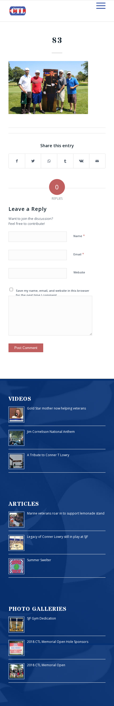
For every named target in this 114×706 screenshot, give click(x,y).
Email (78, 254)
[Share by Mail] (97, 161)
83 (57, 40)
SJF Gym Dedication (41, 618)
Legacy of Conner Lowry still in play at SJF (57, 536)
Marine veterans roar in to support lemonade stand (65, 513)
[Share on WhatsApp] (49, 161)
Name (79, 235)
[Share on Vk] (81, 161)
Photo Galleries (37, 609)
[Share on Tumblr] (65, 161)
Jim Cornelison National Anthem (51, 431)
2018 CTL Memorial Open (46, 665)
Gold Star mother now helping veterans (56, 408)
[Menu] (98, 5)
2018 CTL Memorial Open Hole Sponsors (57, 641)
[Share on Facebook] (17, 161)
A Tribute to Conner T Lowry (48, 455)
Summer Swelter (39, 560)
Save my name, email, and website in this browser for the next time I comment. (52, 293)
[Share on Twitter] (33, 161)
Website (79, 272)
